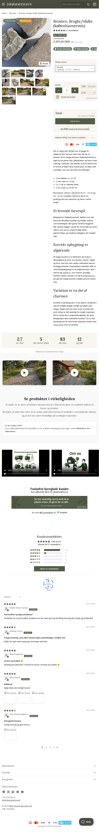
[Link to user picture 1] (10, 697)
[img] (10, 604)
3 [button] (50, 747)
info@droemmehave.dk (11, 800)
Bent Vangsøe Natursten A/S (20, 806)
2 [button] (46, 747)
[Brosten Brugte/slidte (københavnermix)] (39, 73)
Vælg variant (61, 62)
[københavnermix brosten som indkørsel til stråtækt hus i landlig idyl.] (18, 73)
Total (58, 113)
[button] (59, 30)
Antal (57, 85)
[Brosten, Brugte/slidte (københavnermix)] (15, 82)
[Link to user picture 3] (38, 697)
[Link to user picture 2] (24, 697)
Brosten (12, 13)
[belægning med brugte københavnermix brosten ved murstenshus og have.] (27, 82)
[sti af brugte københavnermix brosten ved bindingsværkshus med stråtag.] (42, 82)
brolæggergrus (89, 275)
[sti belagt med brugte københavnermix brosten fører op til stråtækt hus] (24, 91)
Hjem (4, 13)
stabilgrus (67, 272)
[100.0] (48, 584)
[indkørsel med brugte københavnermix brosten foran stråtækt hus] (9, 91)
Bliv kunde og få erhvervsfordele (75, 129)
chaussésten (58, 325)
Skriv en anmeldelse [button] (49, 568)
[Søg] (88, 4)
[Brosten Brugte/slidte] (6, 73)
